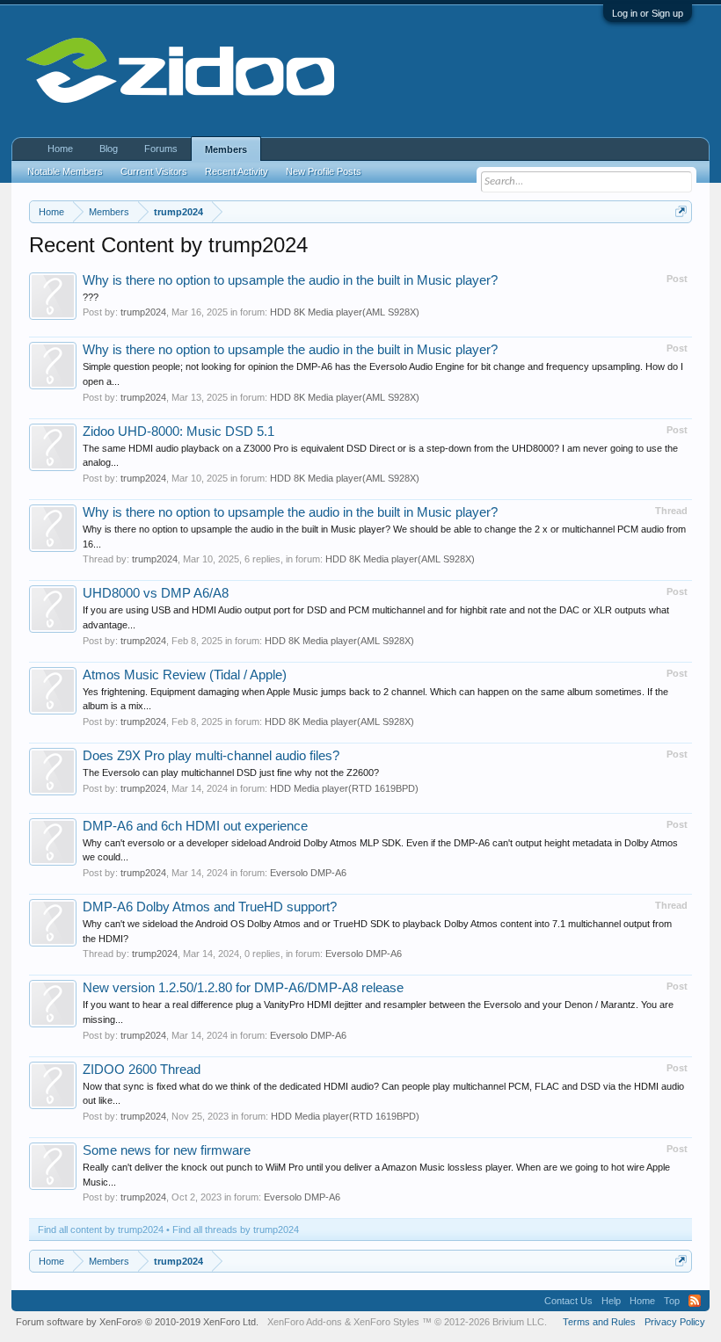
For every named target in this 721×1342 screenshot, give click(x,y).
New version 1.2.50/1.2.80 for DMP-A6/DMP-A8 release (243, 988)
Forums (161, 148)
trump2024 (143, 312)
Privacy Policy (675, 1322)
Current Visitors (153, 171)
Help (611, 1300)
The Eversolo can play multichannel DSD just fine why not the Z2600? (231, 772)
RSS (694, 1301)
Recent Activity (236, 171)
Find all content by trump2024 (101, 1229)
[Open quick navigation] (681, 211)
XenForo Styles (386, 1322)
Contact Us (568, 1300)
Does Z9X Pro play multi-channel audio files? (211, 756)
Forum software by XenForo (137, 1322)
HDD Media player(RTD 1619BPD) (344, 788)
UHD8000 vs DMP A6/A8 (156, 593)
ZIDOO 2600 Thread (141, 1070)
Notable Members (65, 171)
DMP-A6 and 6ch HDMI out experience (195, 826)
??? (90, 297)
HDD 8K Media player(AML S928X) (344, 312)
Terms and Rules (599, 1322)
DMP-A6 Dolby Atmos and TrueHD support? (210, 907)
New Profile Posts (323, 171)
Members (226, 149)
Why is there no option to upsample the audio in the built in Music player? (290, 280)
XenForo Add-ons (304, 1322)
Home (60, 148)
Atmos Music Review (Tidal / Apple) (185, 675)
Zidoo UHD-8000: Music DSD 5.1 (178, 431)
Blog (108, 148)
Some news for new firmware (167, 1150)
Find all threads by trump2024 (235, 1229)
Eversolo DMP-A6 (308, 872)
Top (672, 1300)
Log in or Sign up (647, 13)
